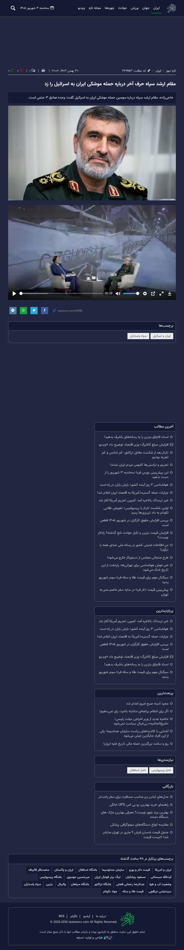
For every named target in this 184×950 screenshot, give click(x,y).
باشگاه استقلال (87, 869)
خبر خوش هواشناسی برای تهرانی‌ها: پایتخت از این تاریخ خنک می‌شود (134, 568)
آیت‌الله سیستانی (161, 877)
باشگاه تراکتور (102, 884)
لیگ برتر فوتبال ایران (108, 877)
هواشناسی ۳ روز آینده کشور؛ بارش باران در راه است (134, 485)
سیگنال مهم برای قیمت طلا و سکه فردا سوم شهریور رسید (133, 580)
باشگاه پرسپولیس (51, 877)
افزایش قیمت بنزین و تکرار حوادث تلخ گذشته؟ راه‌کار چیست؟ (133, 535)
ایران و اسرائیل (162, 336)
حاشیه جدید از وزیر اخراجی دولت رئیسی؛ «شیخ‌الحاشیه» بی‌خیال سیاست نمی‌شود (141, 721)
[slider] (61, 293)
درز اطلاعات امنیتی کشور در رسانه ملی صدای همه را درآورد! (134, 547)
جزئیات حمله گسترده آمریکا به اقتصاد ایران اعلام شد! (132, 493)
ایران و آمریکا (163, 869)
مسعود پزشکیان (136, 877)
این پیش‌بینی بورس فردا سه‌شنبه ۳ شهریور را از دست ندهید (136, 475)
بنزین (49, 884)
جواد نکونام (110, 891)
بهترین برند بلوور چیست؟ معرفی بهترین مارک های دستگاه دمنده (134, 815)
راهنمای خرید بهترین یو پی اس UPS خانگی (138, 805)
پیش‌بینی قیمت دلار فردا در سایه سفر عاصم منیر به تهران (134, 592)
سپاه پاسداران (138, 336)
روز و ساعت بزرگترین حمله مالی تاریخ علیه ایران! (135, 744)
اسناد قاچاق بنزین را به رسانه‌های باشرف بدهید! (136, 437)
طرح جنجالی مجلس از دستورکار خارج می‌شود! (137, 557)
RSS (61, 916)
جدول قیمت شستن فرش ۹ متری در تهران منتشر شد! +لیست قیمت (135, 835)
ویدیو (81, 8)
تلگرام (73, 916)
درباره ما (101, 916)
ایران (156, 8)
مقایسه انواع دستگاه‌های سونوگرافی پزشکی (139, 824)
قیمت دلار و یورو (139, 869)
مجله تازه (95, 8)
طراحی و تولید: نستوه (89, 938)
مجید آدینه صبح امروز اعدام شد (147, 703)
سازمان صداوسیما (113, 869)
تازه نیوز (171, 8)
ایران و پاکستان (63, 869)
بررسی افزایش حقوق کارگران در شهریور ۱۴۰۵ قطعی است (134, 523)
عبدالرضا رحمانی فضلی (130, 884)
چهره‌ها (109, 8)
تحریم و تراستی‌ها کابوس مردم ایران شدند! (139, 465)
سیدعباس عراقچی (160, 891)
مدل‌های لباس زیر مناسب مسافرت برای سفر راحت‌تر (133, 797)
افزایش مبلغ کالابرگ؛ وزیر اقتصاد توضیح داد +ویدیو (133, 444)
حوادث (122, 8)
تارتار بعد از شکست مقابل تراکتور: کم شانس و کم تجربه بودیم (135, 455)
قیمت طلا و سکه (133, 891)
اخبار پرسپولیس (161, 770)
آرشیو (86, 916)
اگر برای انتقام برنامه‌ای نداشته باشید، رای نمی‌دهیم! (133, 711)
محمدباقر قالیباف (38, 869)
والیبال (62, 884)
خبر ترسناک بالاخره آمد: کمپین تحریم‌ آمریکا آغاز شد (133, 500)
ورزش (134, 8)
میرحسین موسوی (78, 877)
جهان (146, 8)
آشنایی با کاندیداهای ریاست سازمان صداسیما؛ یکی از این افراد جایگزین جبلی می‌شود (134, 734)
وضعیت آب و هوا (160, 884)
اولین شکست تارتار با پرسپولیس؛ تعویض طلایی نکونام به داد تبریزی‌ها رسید (136, 510)
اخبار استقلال (138, 770)
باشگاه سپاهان (80, 884)
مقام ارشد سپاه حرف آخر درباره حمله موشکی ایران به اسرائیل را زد (110, 84)
